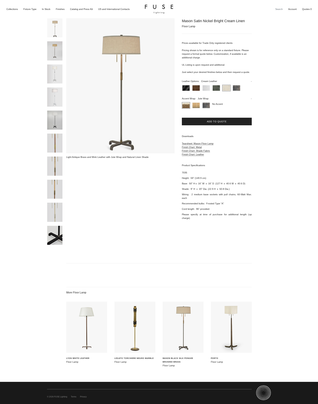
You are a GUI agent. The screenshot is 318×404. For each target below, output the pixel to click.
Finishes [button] (60, 9)
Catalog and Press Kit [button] (81, 9)
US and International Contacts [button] (114, 9)
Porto (214, 358)
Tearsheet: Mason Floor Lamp (197, 143)
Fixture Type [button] (29, 9)
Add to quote (217, 121)
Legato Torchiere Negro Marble (134, 358)
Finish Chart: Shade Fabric (196, 150)
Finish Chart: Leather (193, 154)
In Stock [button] (46, 9)
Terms (73, 397)
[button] (217, 81)
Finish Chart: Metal (192, 147)
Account (292, 9)
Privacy (83, 397)
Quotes (307, 9)
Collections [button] (12, 9)
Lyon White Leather (77, 358)
